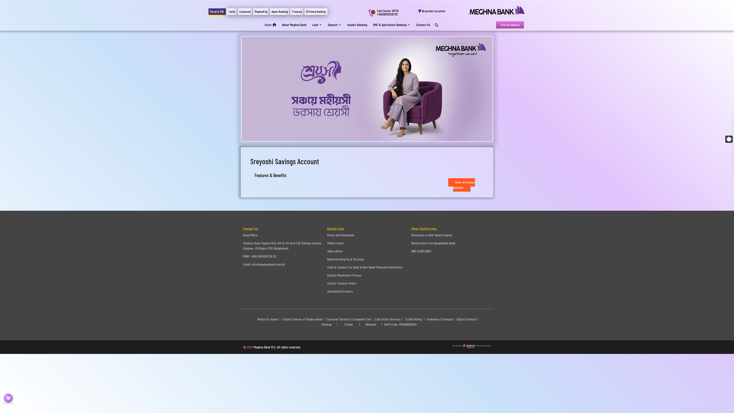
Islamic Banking (357, 25)
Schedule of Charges (440, 319)
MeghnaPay (261, 11)
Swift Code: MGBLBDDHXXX (400, 324)
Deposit (333, 25)
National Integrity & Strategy (345, 259)
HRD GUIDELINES (421, 251)
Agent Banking (280, 11)
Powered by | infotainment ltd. (471, 345)
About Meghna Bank (294, 25)
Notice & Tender (268, 319)
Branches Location (433, 11)
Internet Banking (510, 25)
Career (348, 324)
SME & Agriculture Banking (390, 25)
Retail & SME (217, 11)
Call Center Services (387, 319)
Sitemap (326, 324)
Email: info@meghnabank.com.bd (264, 264)
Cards (232, 11)
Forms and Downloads (340, 235)
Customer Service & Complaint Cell (348, 319)
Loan (315, 25)
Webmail (371, 324)
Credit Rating (413, 319)
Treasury (297, 11)
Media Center (335, 243)
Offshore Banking (316, 11)
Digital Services (466, 319)
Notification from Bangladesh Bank (433, 243)
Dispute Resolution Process (344, 275)
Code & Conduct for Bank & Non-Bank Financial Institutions (364, 267)
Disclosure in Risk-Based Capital (431, 235)
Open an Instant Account (464, 184)
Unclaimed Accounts (340, 291)
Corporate (245, 11)
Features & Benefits (271, 175)
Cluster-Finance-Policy (341, 283)
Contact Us (423, 25)
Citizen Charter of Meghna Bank (302, 319)
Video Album (335, 251)
